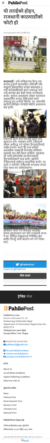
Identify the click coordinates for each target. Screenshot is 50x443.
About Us (7, 369)
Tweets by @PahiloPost (14, 269)
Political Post (9, 397)
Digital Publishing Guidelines (16, 377)
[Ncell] (25, 441)
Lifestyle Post (10, 409)
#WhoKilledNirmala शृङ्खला (16, 425)
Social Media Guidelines (14, 373)
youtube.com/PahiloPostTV (19, 357)
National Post (10, 413)
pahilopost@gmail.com (17, 345)
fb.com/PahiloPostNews (17, 351)
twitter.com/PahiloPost (17, 354)
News (6, 393)
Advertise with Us (11, 381)
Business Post (10, 405)
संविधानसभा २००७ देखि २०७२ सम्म (17, 429)
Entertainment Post (12, 401)
